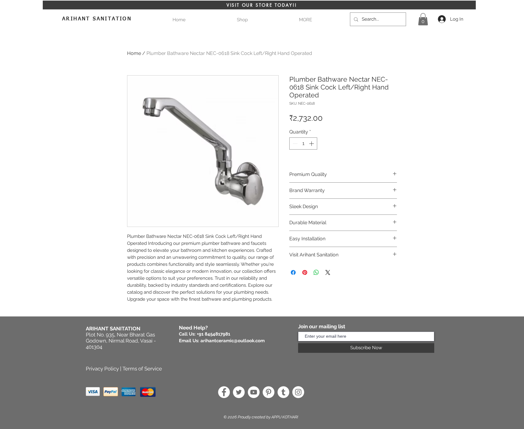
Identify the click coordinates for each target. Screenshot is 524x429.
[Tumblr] (283, 392)
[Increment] (312, 143)
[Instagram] (298, 392)
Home (134, 53)
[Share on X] (327, 272)
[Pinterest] (268, 392)
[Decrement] (294, 143)
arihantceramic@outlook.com (232, 340)
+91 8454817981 (213, 334)
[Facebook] (224, 392)
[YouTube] (254, 392)
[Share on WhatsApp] (316, 272)
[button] (305, 19)
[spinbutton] (303, 143)
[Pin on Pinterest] (304, 272)
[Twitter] (239, 392)
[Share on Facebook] (293, 272)
